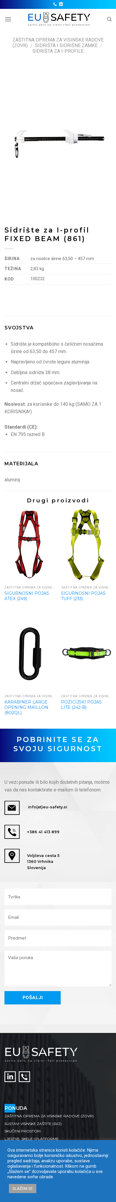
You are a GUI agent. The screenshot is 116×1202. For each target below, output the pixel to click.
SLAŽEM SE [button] (22, 1188)
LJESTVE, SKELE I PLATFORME (31, 1139)
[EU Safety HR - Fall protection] (59, 19)
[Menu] (8, 19)
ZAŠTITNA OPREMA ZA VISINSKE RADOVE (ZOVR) (49, 1116)
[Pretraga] (109, 19)
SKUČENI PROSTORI (22, 1131)
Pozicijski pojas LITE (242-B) (81, 704)
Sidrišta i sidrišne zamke (66, 45)
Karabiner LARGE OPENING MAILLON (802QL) (26, 707)
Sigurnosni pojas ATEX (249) (26, 596)
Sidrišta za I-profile (58, 51)
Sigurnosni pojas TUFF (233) (83, 596)
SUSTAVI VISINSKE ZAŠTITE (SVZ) (33, 1123)
